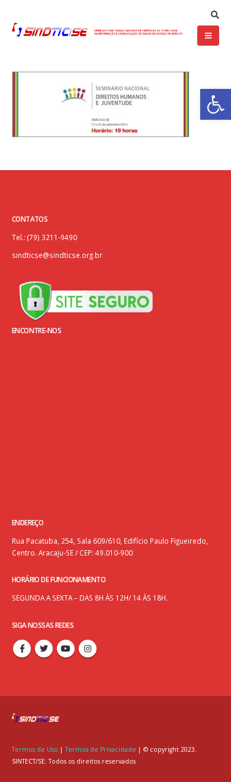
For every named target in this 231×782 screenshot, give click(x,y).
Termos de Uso (36, 749)
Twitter (44, 648)
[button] (215, 104)
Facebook (22, 648)
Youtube (66, 648)
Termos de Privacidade (100, 749)
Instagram (88, 648)
